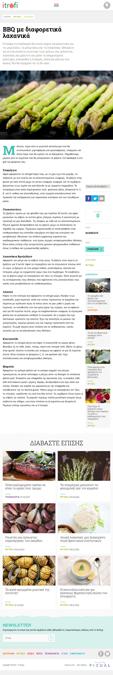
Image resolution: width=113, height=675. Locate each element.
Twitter (95, 198)
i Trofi (10, 5)
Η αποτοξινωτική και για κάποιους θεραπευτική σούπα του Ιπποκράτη (84, 582)
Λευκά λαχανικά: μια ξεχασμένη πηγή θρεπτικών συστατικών (84, 528)
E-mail (101, 198)
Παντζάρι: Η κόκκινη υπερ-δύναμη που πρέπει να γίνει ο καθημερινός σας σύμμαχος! (97, 408)
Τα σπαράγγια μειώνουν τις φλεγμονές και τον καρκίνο (84, 476)
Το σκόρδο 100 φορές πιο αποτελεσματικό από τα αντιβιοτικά (97, 295)
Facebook (88, 198)
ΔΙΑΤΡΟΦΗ (93, 310)
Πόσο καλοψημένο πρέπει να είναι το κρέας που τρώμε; (29, 476)
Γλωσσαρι (93, 249)
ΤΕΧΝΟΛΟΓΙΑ (12, 497)
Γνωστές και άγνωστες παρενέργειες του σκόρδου (29, 528)
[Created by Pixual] (100, 664)
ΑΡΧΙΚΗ (7, 17)
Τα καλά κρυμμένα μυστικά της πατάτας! (29, 582)
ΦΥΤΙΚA (17, 17)
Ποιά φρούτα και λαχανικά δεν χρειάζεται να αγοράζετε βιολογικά (97, 368)
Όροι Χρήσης (82, 665)
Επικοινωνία (70, 665)
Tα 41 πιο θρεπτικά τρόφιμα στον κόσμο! (97, 331)
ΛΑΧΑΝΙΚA (28, 17)
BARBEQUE (91, 232)
